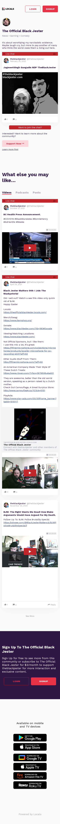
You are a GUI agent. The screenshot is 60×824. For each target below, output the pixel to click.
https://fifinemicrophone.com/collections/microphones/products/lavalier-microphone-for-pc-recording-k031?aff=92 (29, 350)
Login (32, 9)
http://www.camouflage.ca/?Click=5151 (24, 390)
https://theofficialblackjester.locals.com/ (25, 312)
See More (30, 616)
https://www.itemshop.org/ (17, 320)
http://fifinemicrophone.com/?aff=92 (23, 362)
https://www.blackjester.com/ (19, 336)
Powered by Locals (30, 814)
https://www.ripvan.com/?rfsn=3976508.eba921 (28, 373)
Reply (53, 604)
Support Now (13, 143)
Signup (50, 9)
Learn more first (10, 149)
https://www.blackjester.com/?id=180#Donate (27, 328)
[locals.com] (8, 9)
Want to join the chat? (30, 127)
